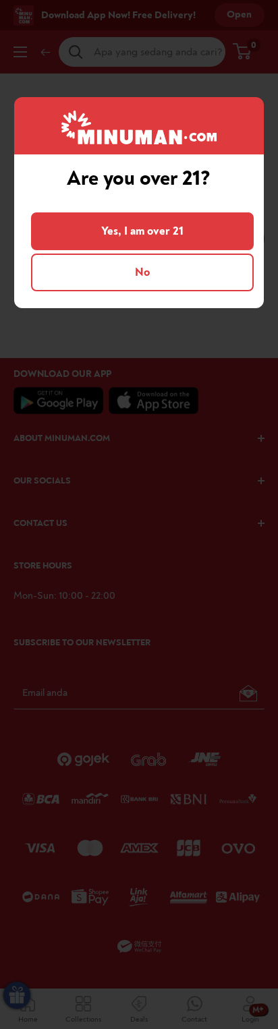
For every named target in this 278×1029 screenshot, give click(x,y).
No (142, 272)
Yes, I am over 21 (142, 231)
